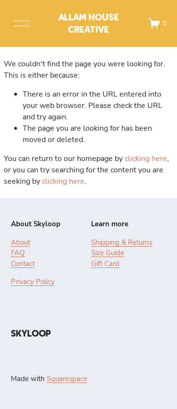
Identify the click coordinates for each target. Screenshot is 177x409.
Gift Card (105, 263)
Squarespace (67, 378)
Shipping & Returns (121, 242)
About (20, 242)
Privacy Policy (33, 281)
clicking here (146, 158)
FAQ (18, 252)
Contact (23, 263)
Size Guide (107, 252)
